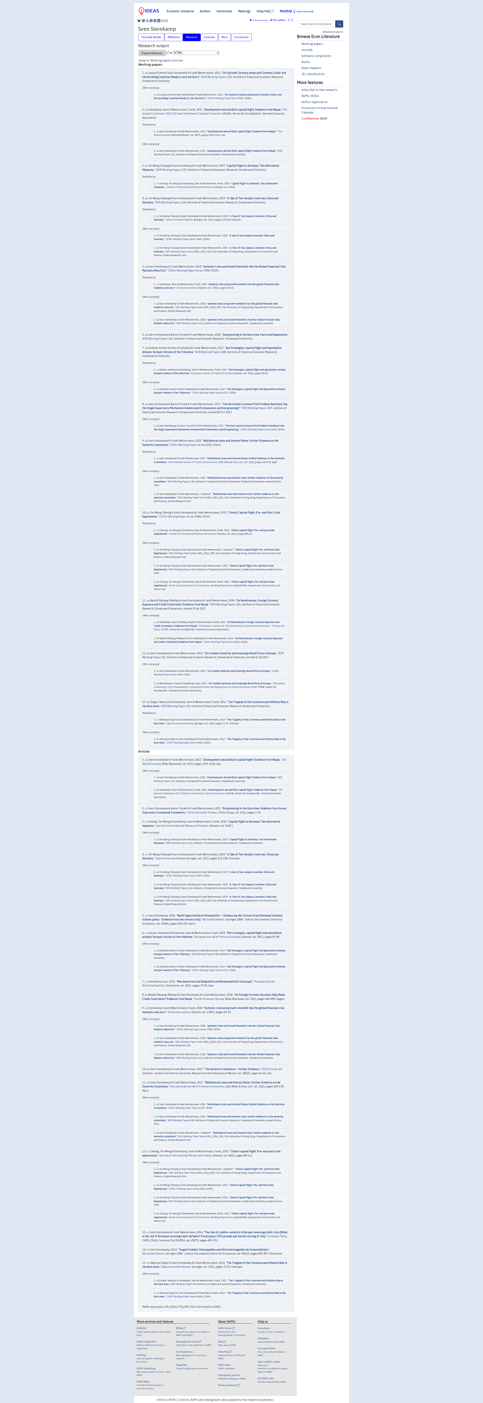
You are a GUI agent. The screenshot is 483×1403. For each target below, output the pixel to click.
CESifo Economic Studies (202, 812)
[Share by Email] (162, 20)
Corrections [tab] (241, 37)
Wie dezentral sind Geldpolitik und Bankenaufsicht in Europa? (214, 981)
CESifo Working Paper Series (222, 98)
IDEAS (160, 1399)
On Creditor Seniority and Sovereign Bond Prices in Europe (240, 653)
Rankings (244, 11)
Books (305, 62)
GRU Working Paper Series (180, 251)
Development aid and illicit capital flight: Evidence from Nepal (242, 109)
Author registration (314, 102)
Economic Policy (277, 1236)
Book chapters (311, 68)
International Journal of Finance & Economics (192, 462)
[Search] (339, 24)
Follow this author (260, 20)
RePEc (173, 1399)
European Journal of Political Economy (212, 373)
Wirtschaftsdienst (213, 919)
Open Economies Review (179, 219)
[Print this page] (166, 20)
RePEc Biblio (310, 96)
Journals (307, 50)
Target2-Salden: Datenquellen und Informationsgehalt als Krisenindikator (223, 1249)
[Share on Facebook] (151, 20)
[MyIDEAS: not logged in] (290, 20)
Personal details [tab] (151, 37)
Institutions (224, 11)
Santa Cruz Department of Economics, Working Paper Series (201, 585)
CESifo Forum (269, 1069)
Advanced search (333, 31)
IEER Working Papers (214, 76)
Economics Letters (187, 287)
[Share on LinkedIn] (158, 20)
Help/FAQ (264, 11)
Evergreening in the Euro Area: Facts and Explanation (255, 334)
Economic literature (180, 11)
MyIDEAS (296, 11)
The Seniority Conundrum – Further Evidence (232, 1069)
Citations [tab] (209, 37)
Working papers (312, 43)
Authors (205, 11)
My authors (279, 20)
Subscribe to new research (319, 89)
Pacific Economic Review (209, 998)
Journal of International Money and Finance (189, 187)
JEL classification (313, 74)
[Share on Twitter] (147, 20)
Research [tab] (191, 37)
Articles (177, 60)
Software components (316, 56)
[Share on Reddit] (154, 20)
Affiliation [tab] (174, 37)
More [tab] (224, 37)
